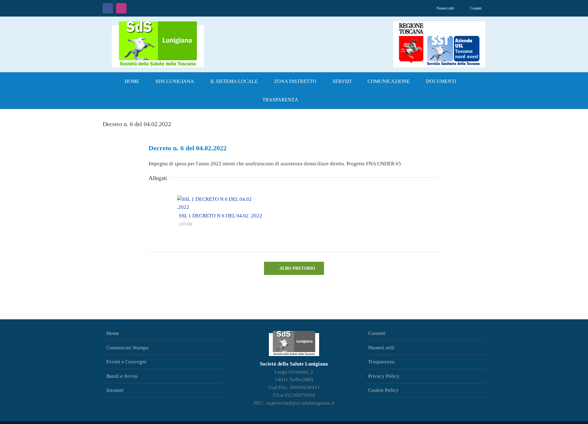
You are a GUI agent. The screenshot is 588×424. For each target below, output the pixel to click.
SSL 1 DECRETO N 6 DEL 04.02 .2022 (220, 216)
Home (112, 333)
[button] (316, 100)
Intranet (114, 390)
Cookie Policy (383, 390)
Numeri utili (381, 348)
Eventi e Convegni (126, 362)
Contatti (377, 333)
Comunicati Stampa (127, 348)
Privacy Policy (384, 376)
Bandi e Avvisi (122, 376)
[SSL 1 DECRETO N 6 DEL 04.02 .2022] (220, 198)
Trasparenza (381, 362)
